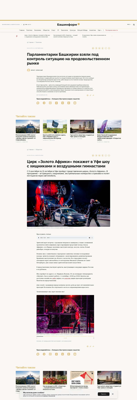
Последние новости (111, 30)
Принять (103, 394)
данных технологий (49, 396)
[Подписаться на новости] (75, 103)
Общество (46, 30)
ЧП (58, 30)
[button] (93, 338)
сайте (54, 278)
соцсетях (67, 278)
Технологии (64, 30)
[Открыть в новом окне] (38, 103)
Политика (29, 30)
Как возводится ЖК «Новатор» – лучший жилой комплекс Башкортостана (65, 36)
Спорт (53, 30)
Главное (21, 30)
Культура (73, 30)
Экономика (37, 30)
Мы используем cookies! (33, 393)
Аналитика (92, 30)
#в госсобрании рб (42, 95)
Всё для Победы (82, 30)
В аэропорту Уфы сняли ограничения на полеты (94, 36)
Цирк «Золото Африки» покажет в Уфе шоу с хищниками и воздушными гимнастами (37, 36)
